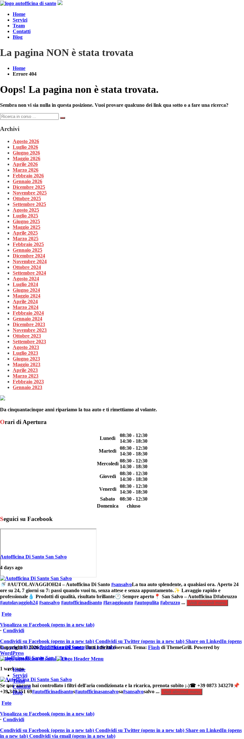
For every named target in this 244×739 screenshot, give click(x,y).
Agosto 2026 (26, 141)
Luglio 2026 (25, 147)
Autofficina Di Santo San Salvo (33, 556)
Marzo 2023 (25, 376)
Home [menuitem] (19, 669)
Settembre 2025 (29, 204)
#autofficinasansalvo (97, 691)
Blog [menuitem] (18, 692)
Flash (154, 647)
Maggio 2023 (26, 364)
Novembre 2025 (30, 192)
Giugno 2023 (26, 358)
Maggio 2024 (26, 295)
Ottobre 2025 (27, 198)
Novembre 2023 (30, 330)
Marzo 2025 (25, 238)
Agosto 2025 (26, 210)
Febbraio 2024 (28, 313)
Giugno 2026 (26, 152)
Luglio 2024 (25, 284)
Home (19, 14)
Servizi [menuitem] (20, 675)
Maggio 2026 (26, 158)
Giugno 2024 (26, 290)
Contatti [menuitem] (21, 686)
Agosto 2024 (26, 278)
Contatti (21, 31)
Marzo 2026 (25, 170)
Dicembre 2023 (29, 324)
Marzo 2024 (25, 307)
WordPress (12, 653)
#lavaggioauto (118, 602)
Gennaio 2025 (27, 250)
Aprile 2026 (25, 164)
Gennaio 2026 (27, 181)
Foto (6, 614)
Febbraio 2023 (28, 381)
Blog (18, 37)
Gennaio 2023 (27, 387)
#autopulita (146, 602)
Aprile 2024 (25, 301)
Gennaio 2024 (27, 318)
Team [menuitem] (19, 681)
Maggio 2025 (26, 227)
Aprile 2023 (25, 370)
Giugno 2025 (26, 221)
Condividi (13, 630)
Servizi (20, 20)
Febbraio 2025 (28, 244)
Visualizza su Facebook (47, 624)
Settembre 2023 (29, 341)
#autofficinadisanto (81, 602)
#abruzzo (170, 602)
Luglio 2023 (25, 353)
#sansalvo (121, 584)
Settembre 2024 (29, 273)
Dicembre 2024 (29, 255)
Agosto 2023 (26, 347)
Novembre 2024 (30, 261)
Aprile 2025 (25, 233)
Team (19, 25)
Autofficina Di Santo (62, 647)
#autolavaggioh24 (19, 602)
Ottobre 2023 (27, 336)
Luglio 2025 (25, 215)
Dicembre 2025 (29, 187)
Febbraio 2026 (28, 175)
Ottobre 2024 (27, 267)
